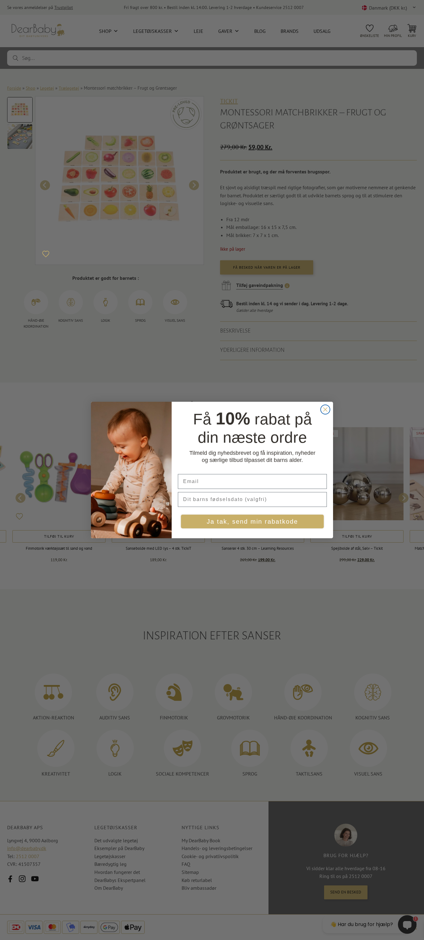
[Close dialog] (325, 409)
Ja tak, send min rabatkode (252, 521)
